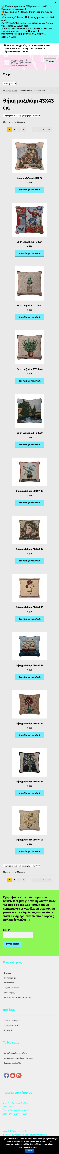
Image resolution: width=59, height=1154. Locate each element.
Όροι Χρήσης (9, 992)
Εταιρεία (7, 973)
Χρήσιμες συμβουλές (12, 1063)
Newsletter (9, 1030)
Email (6, 929)
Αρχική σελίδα (11, 90)
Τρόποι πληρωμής (11, 1020)
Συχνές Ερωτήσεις (11, 987)
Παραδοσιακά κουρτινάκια (15, 1053)
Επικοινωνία (9, 982)
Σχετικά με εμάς (10, 978)
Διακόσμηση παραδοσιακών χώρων (19, 1058)
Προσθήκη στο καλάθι (29, 189)
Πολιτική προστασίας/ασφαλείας (18, 997)
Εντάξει (29, 1151)
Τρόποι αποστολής (12, 1025)
